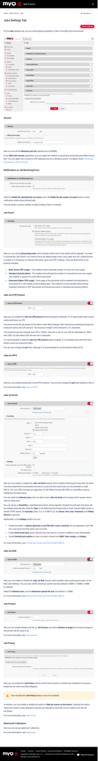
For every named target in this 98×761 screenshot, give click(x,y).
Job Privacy (30, 715)
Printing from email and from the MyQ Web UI (45, 543)
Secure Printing (40, 751)
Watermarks (31, 732)
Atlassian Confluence (70, 754)
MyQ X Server (29, 4)
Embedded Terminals (71, 751)
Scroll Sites (57, 754)
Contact (23, 751)
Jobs (22, 13)
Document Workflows (54, 751)
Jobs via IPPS (31, 387)
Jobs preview (31, 635)
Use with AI (86, 13)
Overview (31, 751)
